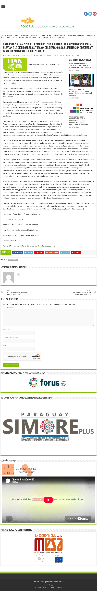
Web (4, 345)
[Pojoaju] (48, 23)
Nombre (6, 330)
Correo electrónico (10, 338)
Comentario (8, 307)
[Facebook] (47, 584)
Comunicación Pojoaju (12, 55)
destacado (13, 260)
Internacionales (12, 35)
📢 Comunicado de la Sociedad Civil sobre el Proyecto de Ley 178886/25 (80, 65)
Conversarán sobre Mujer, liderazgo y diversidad (81, 292)
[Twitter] (49, 584)
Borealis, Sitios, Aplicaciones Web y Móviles (48, 582)
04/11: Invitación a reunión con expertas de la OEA (18, 292)
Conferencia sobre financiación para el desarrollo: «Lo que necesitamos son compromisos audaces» (79, 120)
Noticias (49, 55)
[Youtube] (52, 584)
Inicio (3, 35)
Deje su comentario (63, 55)
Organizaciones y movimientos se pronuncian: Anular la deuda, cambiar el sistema (81, 92)
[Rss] (45, 584)
